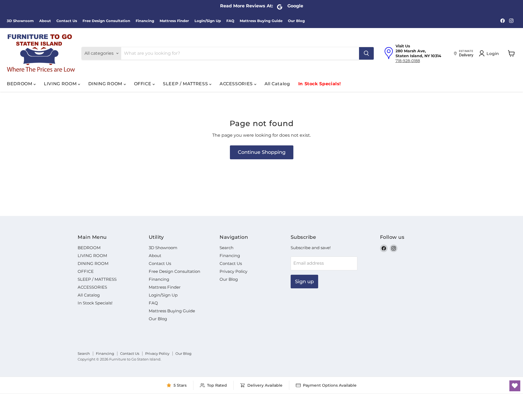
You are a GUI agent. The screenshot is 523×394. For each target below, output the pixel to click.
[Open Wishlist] (514, 385)
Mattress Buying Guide (261, 21)
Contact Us (66, 21)
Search (226, 247)
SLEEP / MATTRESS (186, 83)
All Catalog (277, 83)
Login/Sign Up (207, 21)
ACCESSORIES (237, 83)
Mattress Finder (174, 21)
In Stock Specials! (319, 83)
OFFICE (143, 83)
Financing (145, 21)
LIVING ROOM (61, 83)
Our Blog (296, 21)
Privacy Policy (233, 271)
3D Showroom (20, 21)
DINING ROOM (106, 83)
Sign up (304, 282)
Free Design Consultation (106, 21)
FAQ (230, 21)
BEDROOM (20, 83)
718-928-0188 (408, 60)
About (45, 21)
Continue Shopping (261, 152)
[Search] (366, 53)
